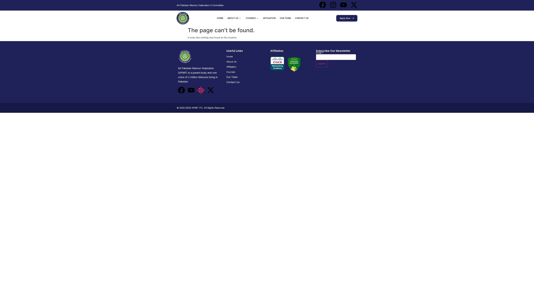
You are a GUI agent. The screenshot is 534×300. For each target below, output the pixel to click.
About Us (233, 18)
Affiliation (269, 18)
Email (319, 53)
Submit (322, 63)
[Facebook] (322, 4)
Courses (251, 18)
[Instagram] (333, 4)
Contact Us (302, 18)
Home (220, 18)
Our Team (285, 18)
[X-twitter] (353, 4)
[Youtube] (343, 4)
